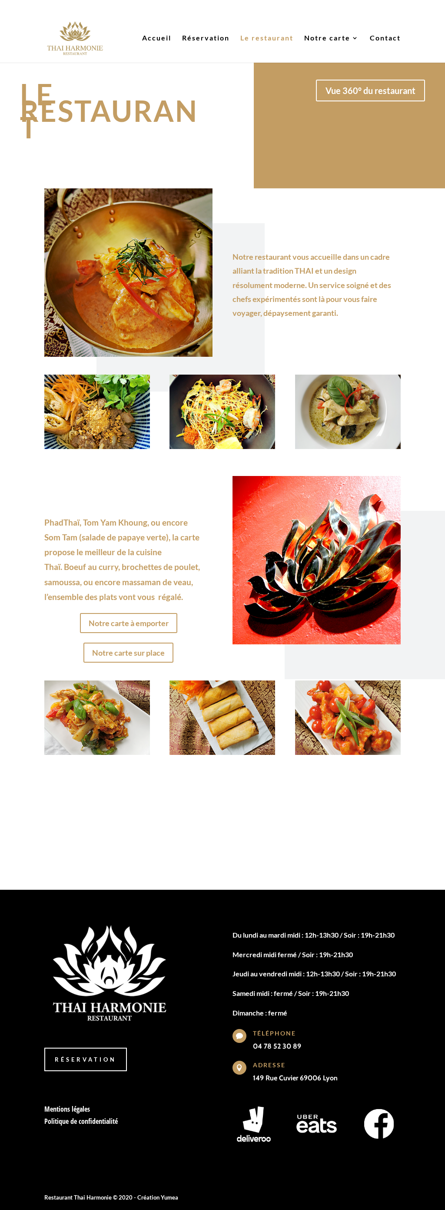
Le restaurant (266, 38)
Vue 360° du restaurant (370, 90)
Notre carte (327, 38)
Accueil (156, 38)
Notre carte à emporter (129, 623)
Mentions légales (67, 1109)
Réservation (205, 38)
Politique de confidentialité (81, 1121)
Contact (385, 38)
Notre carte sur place (128, 652)
